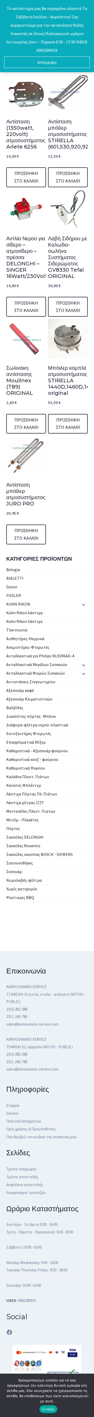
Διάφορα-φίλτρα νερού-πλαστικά (37, 724)
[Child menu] (83, 604)
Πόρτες (13, 828)
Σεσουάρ (14, 871)
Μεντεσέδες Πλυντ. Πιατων (30, 811)
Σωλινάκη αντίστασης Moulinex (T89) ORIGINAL (19, 380)
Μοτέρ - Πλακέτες (22, 819)
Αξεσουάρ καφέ (20, 690)
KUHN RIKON (18, 604)
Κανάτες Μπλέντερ (23, 785)
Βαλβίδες (14, 707)
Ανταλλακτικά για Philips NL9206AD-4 (40, 655)
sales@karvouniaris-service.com (32, 1024)
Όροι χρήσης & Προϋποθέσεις (31, 1128)
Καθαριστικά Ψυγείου (25, 768)
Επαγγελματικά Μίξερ (26, 742)
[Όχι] (87, 1395)
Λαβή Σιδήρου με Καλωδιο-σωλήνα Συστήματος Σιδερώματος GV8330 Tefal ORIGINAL (67, 257)
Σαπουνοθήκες (19, 863)
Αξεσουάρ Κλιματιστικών (29, 699)
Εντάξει (48, 1409)
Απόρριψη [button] (47, 62)
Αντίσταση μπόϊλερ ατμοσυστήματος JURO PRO (25, 494)
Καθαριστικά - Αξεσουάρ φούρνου (37, 750)
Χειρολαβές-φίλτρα (24, 880)
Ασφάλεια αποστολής (24, 1184)
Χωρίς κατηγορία (21, 888)
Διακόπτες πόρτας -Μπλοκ (31, 716)
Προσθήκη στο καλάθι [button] (26, 177)
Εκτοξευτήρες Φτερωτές (28, 733)
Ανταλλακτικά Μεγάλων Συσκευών (36, 664)
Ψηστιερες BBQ (20, 897)
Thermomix (16, 630)
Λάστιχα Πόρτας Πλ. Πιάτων (31, 793)
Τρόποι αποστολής (22, 1176)
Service (12, 1113)
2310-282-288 (16, 1009)
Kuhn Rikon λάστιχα (24, 612)
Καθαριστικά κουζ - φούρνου (32, 759)
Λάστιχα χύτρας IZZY (25, 802)
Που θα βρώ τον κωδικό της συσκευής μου (41, 1136)
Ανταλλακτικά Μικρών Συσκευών (35, 673)
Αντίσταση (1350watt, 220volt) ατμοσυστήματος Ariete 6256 (25, 134)
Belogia (13, 569)
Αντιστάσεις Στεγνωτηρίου (30, 681)
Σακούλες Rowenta (23, 845)
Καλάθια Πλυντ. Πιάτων (27, 776)
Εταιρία (12, 1105)
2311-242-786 (16, 1016)
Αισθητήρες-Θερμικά (25, 638)
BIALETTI (15, 578)
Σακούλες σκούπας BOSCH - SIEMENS (39, 854)
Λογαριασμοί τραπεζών (26, 1192)
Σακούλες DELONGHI (25, 837)
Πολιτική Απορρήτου (23, 1121)
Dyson (11, 586)
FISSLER (13, 595)
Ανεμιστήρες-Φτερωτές (27, 647)
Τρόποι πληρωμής (21, 1168)
